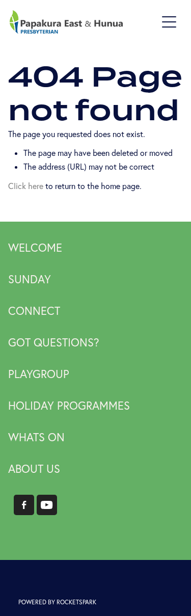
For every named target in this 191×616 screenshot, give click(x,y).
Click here (25, 186)
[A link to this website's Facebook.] (24, 505)
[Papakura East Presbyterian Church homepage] (83, 22)
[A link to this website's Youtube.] (47, 505)
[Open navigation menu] (169, 22)
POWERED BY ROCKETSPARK (57, 602)
